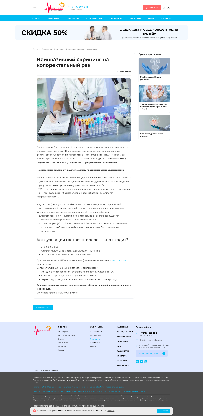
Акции (151, 18)
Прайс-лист (63, 343)
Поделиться (125, 71)
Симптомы (122, 341)
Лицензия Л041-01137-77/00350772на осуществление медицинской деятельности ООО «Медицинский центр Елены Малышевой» (89, 391)
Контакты (166, 18)
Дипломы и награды (66, 335)
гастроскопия (119, 260)
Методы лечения (94, 18)
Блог (119, 346)
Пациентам (135, 18)
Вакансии (122, 361)
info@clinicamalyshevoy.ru (151, 340)
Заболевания (116, 18)
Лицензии (62, 346)
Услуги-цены (72, 18)
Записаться (153, 7)
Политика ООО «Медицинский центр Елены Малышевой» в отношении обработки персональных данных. (79, 387)
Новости (61, 350)
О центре (36, 18)
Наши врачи (53, 18)
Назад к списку (44, 307)
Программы (95, 339)
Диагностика (95, 335)
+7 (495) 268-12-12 (79, 7)
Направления (96, 332)
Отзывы (61, 339)
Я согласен (163, 411)
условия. (110, 411)
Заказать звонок (76, 9)
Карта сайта (123, 366)
